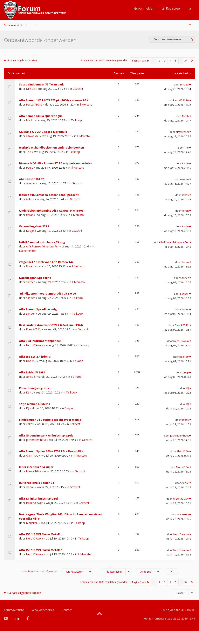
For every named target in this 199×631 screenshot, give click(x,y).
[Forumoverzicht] (35, 10)
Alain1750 (32, 455)
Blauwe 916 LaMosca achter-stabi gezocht (49, 195)
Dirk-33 (30, 89)
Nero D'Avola (34, 345)
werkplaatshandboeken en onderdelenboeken (51, 147)
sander (30, 282)
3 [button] (165, 60)
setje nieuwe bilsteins (34, 404)
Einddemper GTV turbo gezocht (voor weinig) (50, 420)
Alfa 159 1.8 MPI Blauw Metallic (40, 534)
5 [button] (175, 60)
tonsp (29, 376)
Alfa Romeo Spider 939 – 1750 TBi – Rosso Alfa (51, 451)
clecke (30, 487)
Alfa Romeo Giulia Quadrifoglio (41, 116)
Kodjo (30, 230)
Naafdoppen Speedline (35, 278)
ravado (30, 183)
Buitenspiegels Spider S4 (36, 483)
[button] (192, 60)
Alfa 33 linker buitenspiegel (38, 498)
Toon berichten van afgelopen (52, 571)
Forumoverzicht (13, 25)
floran (29, 215)
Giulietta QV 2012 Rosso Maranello (43, 132)
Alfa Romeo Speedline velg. (38, 309)
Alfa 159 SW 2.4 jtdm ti (35, 356)
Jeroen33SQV (34, 503)
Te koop (76, 120)
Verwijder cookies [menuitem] (42, 610)
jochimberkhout (36, 440)
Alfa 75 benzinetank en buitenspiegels (46, 435)
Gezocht (78, 89)
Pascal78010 (34, 104)
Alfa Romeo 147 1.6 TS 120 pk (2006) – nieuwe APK (53, 100)
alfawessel (32, 136)
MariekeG (32, 523)
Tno (28, 152)
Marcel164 (32, 471)
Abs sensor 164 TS (32, 179)
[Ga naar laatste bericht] (190, 84)
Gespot (69, 408)
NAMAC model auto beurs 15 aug (42, 242)
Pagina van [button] (140, 60)
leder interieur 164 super (36, 467)
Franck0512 (33, 329)
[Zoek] (191, 39)
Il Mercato (85, 104)
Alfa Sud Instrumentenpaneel (40, 341)
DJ (27, 392)
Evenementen (27, 251)
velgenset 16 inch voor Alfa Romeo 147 (46, 262)
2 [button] (159, 60)
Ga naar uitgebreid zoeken (22, 60)
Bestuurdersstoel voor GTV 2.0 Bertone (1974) (51, 325)
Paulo (29, 167)
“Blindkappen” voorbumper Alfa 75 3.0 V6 (47, 293)
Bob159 (31, 361)
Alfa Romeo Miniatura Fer (42, 246)
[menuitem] (144, 8)
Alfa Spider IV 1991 (32, 372)
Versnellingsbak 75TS (34, 226)
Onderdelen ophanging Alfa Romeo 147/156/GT (52, 210)
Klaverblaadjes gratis (34, 388)
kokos (30, 199)
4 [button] (170, 60)
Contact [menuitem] (67, 610)
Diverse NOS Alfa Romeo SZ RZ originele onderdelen (55, 163)
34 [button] (185, 60)
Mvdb (29, 120)
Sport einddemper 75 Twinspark (41, 84)
